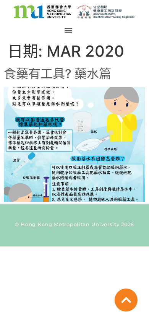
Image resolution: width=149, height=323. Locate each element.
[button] (68, 30)
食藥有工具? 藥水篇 (57, 73)
